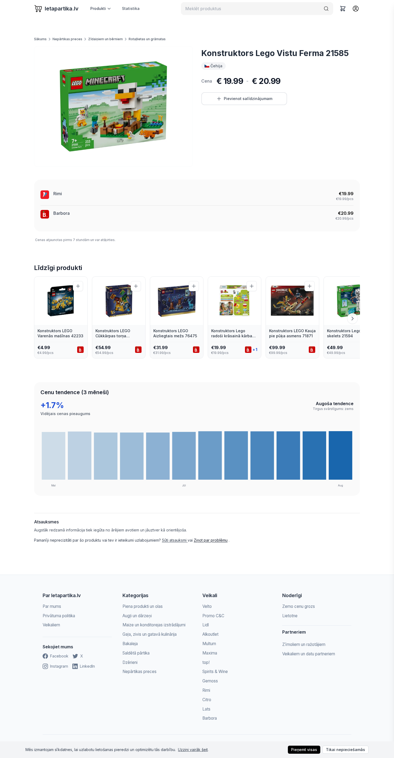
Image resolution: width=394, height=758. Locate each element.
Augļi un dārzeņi (137, 615)
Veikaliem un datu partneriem (308, 653)
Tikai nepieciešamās (345, 749)
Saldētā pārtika (136, 653)
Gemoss (210, 680)
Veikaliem (51, 624)
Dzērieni (129, 662)
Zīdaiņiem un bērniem (105, 39)
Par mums (52, 606)
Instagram (59, 666)
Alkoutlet (210, 634)
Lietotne (290, 615)
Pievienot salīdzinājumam (248, 98)
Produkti (98, 8)
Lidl (205, 624)
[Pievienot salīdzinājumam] (78, 286)
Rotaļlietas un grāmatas (147, 39)
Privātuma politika (59, 615)
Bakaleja (130, 643)
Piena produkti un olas (142, 606)
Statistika (131, 8)
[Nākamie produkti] (352, 318)
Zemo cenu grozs (298, 606)
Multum (209, 643)
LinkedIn (87, 666)
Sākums (40, 39)
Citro (206, 699)
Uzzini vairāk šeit (193, 749)
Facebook (59, 656)
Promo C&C (213, 615)
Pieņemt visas (304, 749)
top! (206, 662)
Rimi (57, 193)
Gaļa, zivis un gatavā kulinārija (149, 634)
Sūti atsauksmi (175, 540)
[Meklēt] (326, 8)
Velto (207, 606)
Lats (206, 709)
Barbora (61, 213)
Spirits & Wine (215, 671)
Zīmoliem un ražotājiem (303, 644)
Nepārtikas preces (67, 39)
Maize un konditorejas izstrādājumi (153, 624)
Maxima (209, 653)
